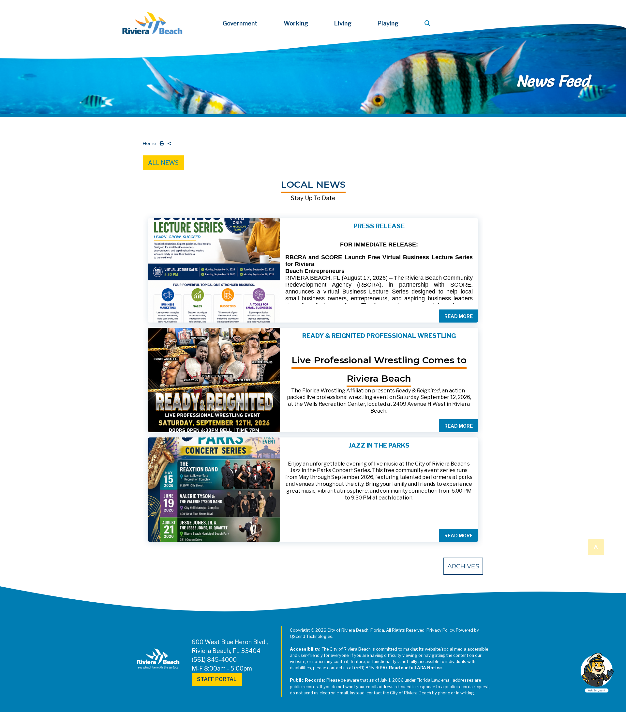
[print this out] (160, 143)
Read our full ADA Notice (415, 667)
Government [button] (240, 23)
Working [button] (296, 23)
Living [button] (342, 23)
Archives (463, 566)
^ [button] (595, 546)
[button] (428, 23)
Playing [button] (388, 23)
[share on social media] (168, 143)
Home (149, 143)
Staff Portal (217, 679)
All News (163, 162)
